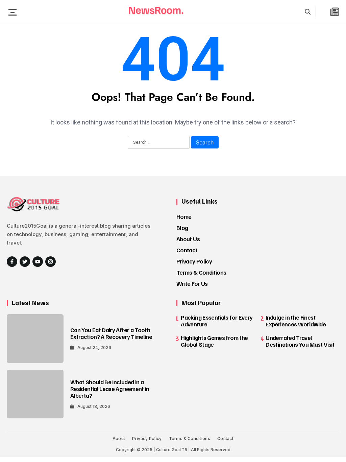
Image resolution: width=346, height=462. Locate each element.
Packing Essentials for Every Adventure (216, 321)
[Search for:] (159, 143)
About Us (188, 238)
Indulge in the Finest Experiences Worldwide (296, 321)
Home (183, 216)
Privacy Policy (194, 261)
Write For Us (191, 283)
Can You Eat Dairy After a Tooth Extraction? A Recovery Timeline (111, 333)
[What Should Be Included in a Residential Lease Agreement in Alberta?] (35, 394)
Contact (187, 250)
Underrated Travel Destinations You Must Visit (300, 341)
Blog (182, 227)
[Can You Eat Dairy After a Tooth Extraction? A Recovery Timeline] (35, 338)
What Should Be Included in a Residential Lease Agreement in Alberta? (109, 388)
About (119, 438)
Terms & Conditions (201, 272)
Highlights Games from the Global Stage (214, 341)
